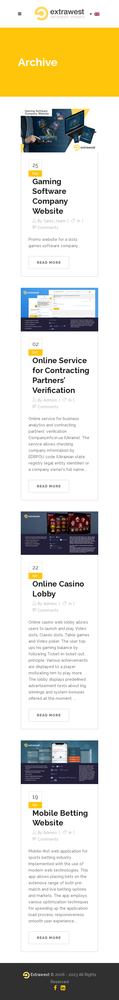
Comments (48, 227)
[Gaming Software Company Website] (59, 130)
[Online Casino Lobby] (59, 533)
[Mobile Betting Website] (59, 761)
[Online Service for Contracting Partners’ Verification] (59, 309)
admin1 (50, 400)
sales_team (54, 221)
